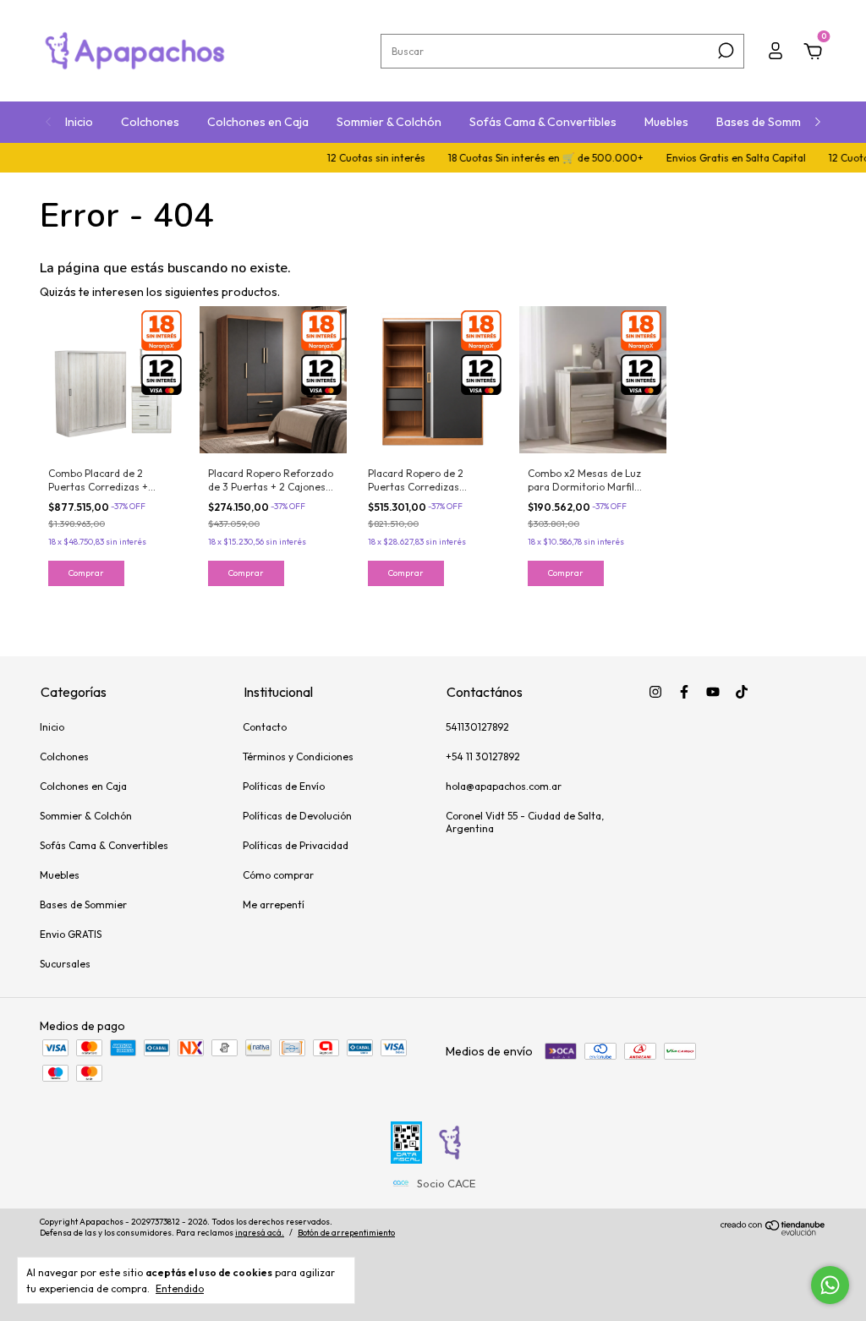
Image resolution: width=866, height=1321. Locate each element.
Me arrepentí (273, 904)
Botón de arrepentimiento (346, 1232)
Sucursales (65, 963)
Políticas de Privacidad (295, 845)
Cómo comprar (278, 875)
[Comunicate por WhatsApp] (830, 1285)
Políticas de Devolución (297, 815)
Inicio (79, 121)
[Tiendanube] (773, 1231)
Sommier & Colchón (389, 121)
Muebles (666, 121)
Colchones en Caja (258, 121)
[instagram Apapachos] (655, 692)
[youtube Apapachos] (713, 692)
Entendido (180, 1288)
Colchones (150, 121)
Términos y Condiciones (298, 756)
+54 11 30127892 (483, 756)
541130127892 (477, 727)
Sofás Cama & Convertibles (543, 121)
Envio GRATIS (70, 934)
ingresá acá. (259, 1232)
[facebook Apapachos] (684, 692)
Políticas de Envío (284, 786)
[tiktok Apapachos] (741, 692)
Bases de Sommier (765, 121)
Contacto (265, 727)
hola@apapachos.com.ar (504, 786)
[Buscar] (724, 51)
